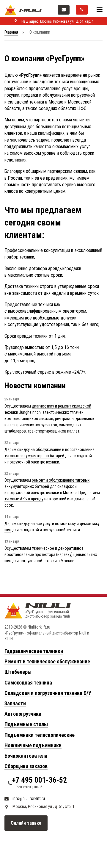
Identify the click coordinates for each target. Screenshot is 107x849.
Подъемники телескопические (39, 735)
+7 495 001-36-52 (39, 780)
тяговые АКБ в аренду (23, 498)
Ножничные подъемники (33, 745)
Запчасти (15, 703)
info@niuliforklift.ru (28, 798)
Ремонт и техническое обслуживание (47, 661)
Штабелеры (18, 672)
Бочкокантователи (25, 756)
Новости (18, 385)
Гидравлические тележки (33, 651)
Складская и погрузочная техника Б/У (47, 693)
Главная (11, 32)
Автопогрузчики (22, 714)
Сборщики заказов (26, 766)
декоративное (71, 548)
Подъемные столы (26, 724)
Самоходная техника (28, 682)
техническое (43, 548)
